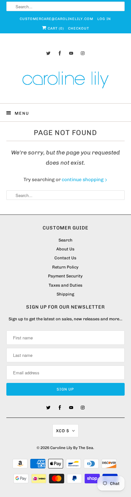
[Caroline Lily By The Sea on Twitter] (48, 53)
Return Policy (65, 267)
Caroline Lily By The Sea (71, 448)
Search (65, 240)
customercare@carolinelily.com (56, 19)
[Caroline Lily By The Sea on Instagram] (83, 53)
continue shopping (83, 179)
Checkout (78, 28)
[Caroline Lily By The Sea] (65, 81)
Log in (104, 19)
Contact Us (65, 257)
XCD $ (62, 430)
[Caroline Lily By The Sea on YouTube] (71, 53)
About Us (65, 249)
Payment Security (65, 276)
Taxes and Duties (65, 285)
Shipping (65, 294)
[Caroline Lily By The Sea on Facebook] (60, 53)
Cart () (55, 28)
